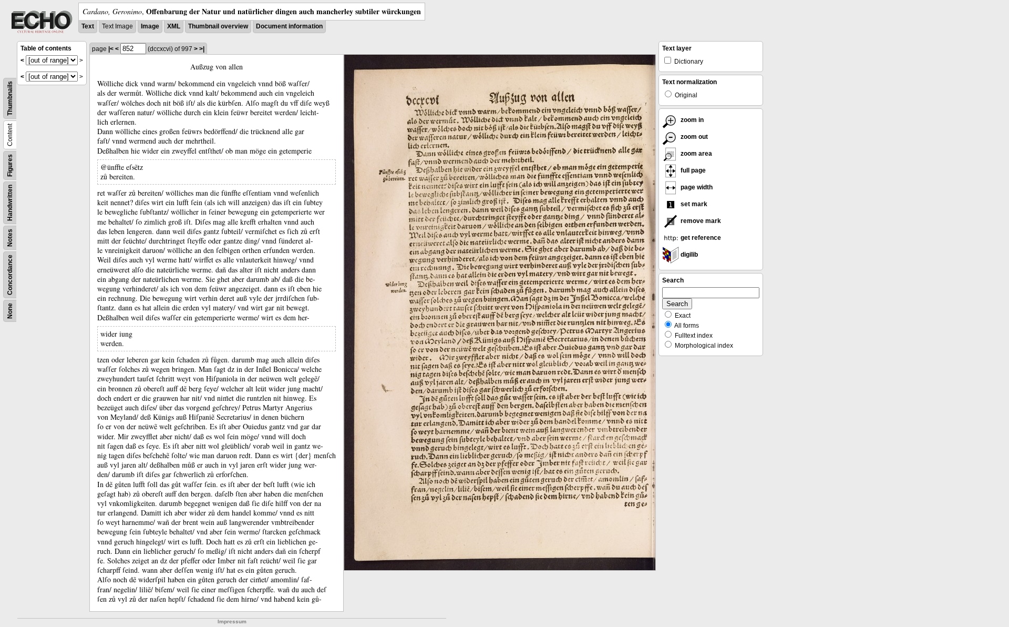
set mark (693, 204)
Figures (10, 165)
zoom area (695, 153)
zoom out (693, 136)
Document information (289, 26)
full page (692, 170)
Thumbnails (10, 98)
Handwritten (10, 203)
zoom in (691, 120)
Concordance (10, 275)
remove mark (700, 221)
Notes (10, 238)
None (10, 311)
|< (111, 49)
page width (696, 187)
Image (150, 26)
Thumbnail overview (218, 26)
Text (87, 26)
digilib (688, 254)
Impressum (232, 621)
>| (201, 49)
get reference (700, 237)
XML (173, 26)
